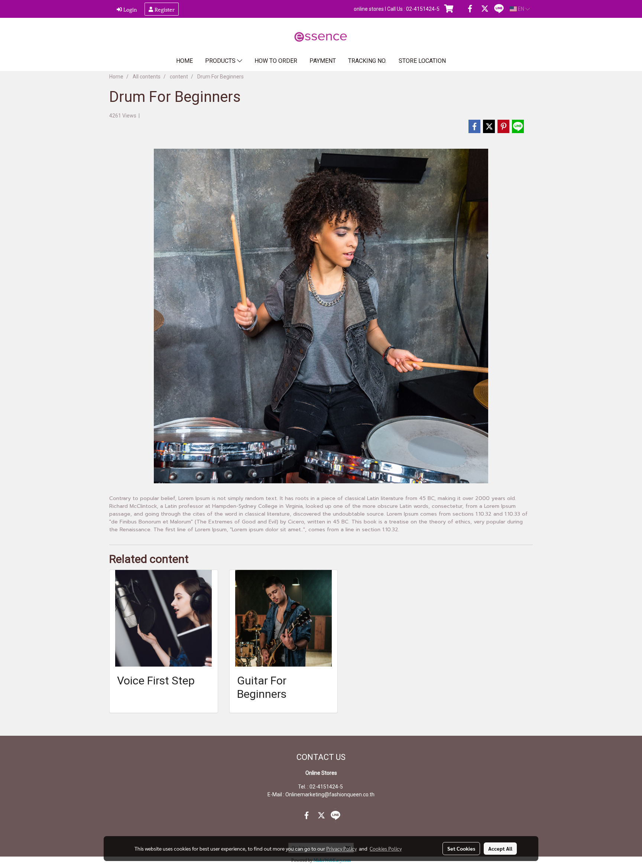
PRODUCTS (221, 60)
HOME (184, 60)
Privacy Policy (341, 848)
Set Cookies (461, 848)
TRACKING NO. (367, 60)
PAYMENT (322, 60)
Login (129, 9)
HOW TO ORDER (275, 60)
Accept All (500, 848)
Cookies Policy (386, 848)
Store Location (422, 60)
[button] (463, 61)
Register (164, 9)
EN (521, 9)
